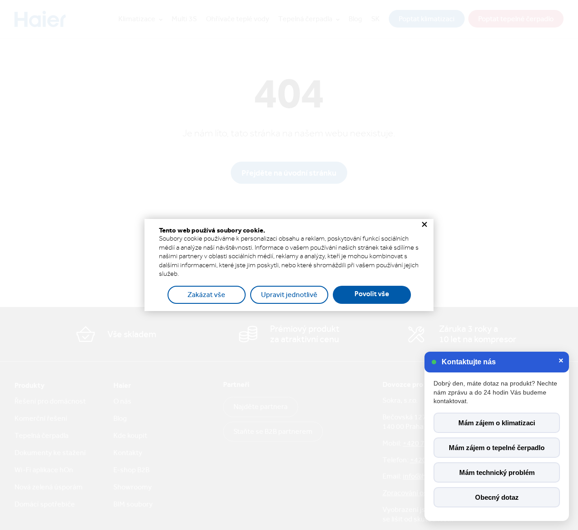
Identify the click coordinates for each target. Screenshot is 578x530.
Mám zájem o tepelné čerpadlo (497, 447)
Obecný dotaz (497, 497)
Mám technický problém (497, 472)
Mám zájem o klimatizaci (496, 423)
